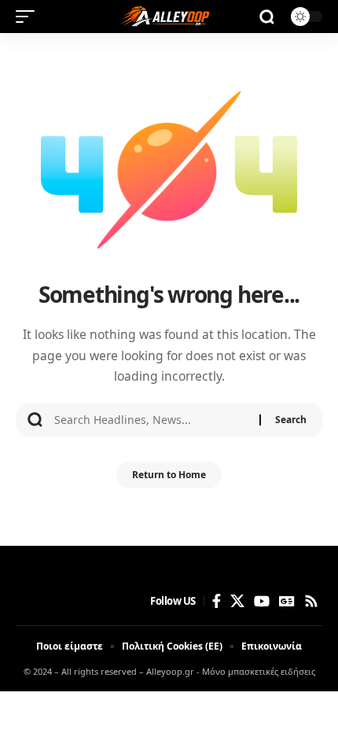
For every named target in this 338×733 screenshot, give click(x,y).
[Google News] (287, 601)
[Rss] (311, 601)
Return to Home (169, 474)
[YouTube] (262, 601)
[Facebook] (216, 601)
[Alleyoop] (169, 16)
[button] (29, 16)
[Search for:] (150, 420)
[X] (237, 601)
